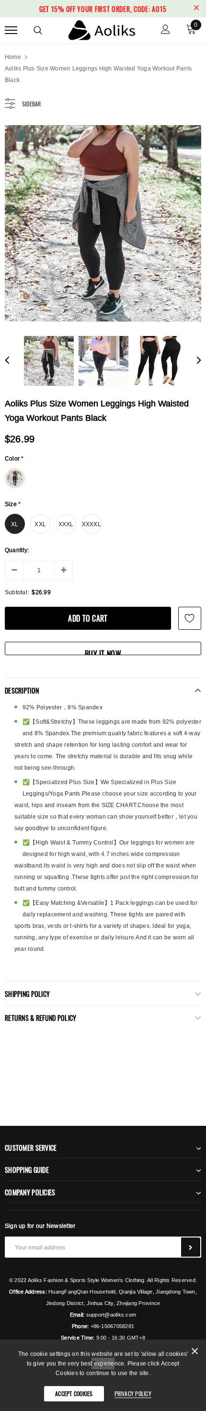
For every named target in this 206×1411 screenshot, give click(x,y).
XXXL (66, 524)
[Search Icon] (38, 30)
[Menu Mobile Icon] (11, 30)
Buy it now (103, 651)
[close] (196, 8)
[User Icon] (165, 30)
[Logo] (102, 29)
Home (13, 56)
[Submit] (190, 1247)
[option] (103, 223)
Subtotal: (17, 592)
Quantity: (17, 550)
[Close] (195, 1353)
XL (14, 524)
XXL (40, 524)
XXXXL (91, 524)
